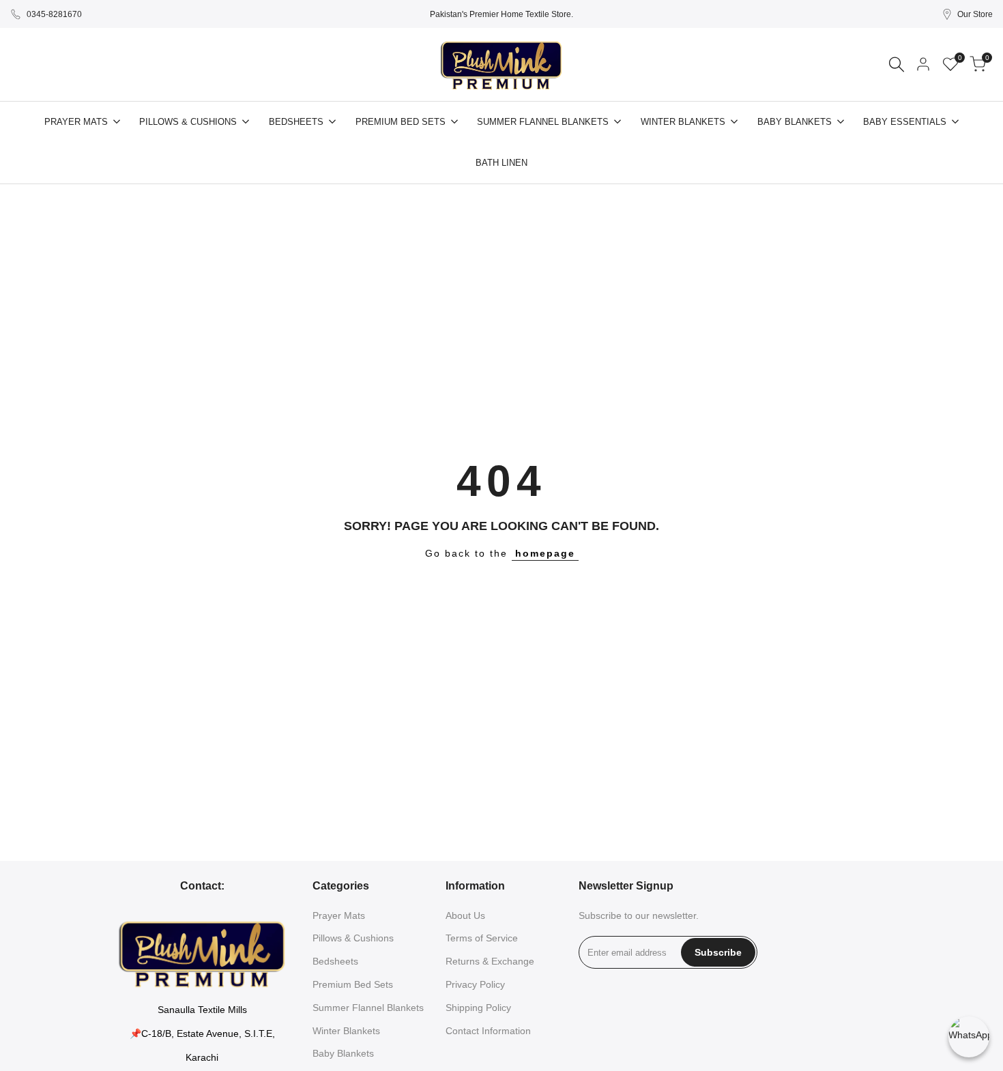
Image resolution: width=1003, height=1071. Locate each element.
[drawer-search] (896, 64)
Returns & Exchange (490, 961)
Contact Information (488, 1030)
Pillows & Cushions (353, 938)
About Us (465, 915)
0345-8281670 (54, 14)
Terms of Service (482, 938)
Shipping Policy (478, 1007)
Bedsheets (335, 961)
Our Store (975, 14)
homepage (545, 553)
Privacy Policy (475, 984)
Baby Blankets (343, 1053)
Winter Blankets (346, 1030)
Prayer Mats (338, 915)
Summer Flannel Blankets (368, 1007)
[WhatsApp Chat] (968, 1036)
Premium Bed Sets (352, 984)
